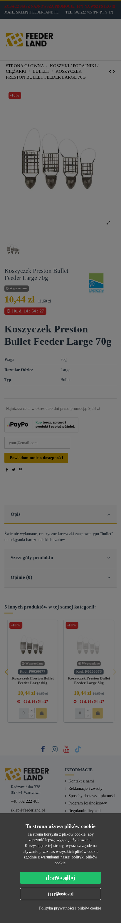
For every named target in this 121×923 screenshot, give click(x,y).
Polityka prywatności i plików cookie (70, 908)
